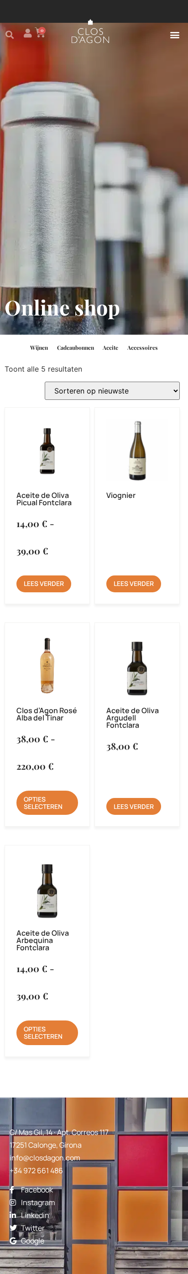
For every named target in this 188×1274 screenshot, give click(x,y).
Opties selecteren (43, 803)
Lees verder (44, 583)
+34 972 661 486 (36, 1170)
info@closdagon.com (45, 1158)
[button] (9, 34)
